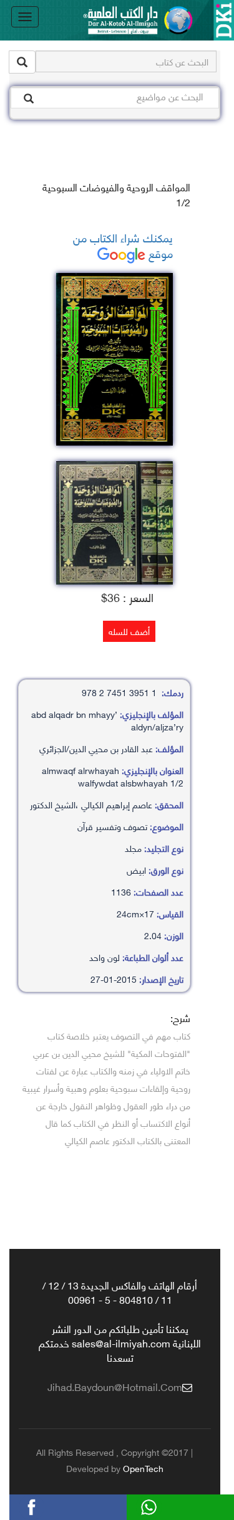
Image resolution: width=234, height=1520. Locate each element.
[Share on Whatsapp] (168, 1505)
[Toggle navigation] (25, 16)
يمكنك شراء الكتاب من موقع (123, 245)
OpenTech (143, 1468)
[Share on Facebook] (50, 1505)
